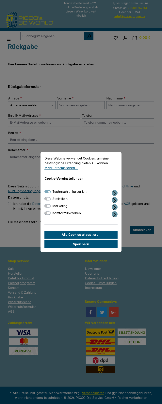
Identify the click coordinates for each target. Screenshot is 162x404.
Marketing (59, 206)
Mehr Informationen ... (61, 168)
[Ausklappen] (115, 192)
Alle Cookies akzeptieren (81, 235)
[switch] (47, 198)
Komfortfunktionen (66, 213)
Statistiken (60, 199)
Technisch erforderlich (69, 192)
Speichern (81, 244)
